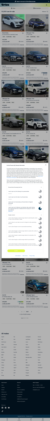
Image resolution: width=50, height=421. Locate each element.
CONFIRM (16, 250)
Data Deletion (18, 255)
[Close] (46, 165)
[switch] (40, 191)
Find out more (32, 1)
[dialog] (25, 210)
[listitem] (25, 187)
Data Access (25, 255)
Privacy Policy (32, 255)
